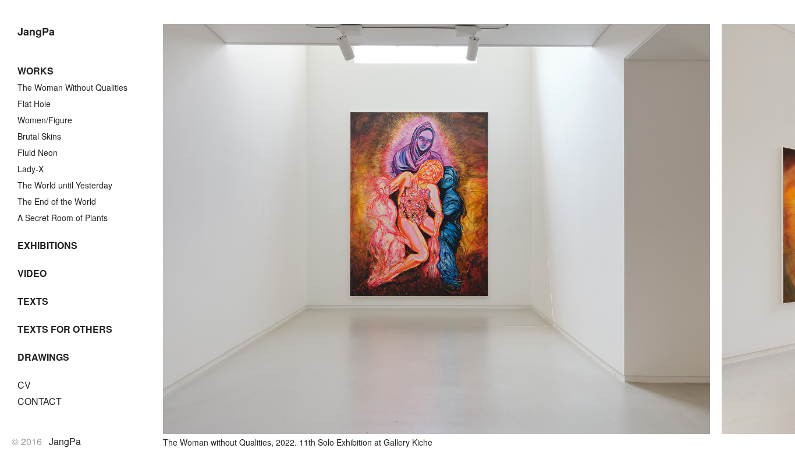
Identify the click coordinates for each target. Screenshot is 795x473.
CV (24, 385)
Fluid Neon (37, 152)
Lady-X (30, 169)
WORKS (35, 70)
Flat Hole (34, 103)
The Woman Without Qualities (72, 87)
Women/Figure (44, 120)
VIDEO (32, 273)
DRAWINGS (43, 357)
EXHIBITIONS (47, 245)
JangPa (36, 31)
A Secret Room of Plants (62, 217)
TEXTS (32, 301)
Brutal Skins (39, 136)
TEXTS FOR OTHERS (64, 329)
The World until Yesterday (64, 185)
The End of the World (56, 201)
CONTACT (39, 401)
